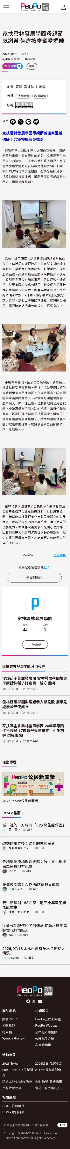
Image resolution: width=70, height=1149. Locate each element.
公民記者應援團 (46, 1032)
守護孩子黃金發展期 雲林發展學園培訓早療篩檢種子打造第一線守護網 (34, 680)
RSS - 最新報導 (13, 1106)
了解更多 (35, 644)
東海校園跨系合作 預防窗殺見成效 (31, 884)
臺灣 (19, 87)
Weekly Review (13, 1038)
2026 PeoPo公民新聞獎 (17, 1072)
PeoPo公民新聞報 (48, 1019)
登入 (47, 567)
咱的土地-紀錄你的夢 (17, 1081)
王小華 (13, 829)
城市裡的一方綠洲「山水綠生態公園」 (34, 824)
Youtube (40, 1001)
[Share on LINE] (28, 122)
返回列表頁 (34, 577)
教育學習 (40, 96)
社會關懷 (23, 96)
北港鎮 (40, 87)
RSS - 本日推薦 (13, 1112)
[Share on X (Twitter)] (21, 122)
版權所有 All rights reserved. (25, 105)
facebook (28, 1001)
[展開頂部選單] (64, 7)
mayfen (14, 957)
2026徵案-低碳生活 (48, 1063)
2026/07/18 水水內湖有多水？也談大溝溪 (33, 951)
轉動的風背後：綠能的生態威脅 (28, 843)
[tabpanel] (34, 567)
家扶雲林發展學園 (35, 618)
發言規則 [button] (59, 555)
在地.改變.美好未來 (48, 1081)
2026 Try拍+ (11, 1063)
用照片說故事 (11, 1088)
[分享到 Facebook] (13, 122)
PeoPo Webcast (46, 1025)
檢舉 (32, 66)
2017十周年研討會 (48, 1069)
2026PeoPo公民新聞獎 (20, 800)
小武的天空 (16, 889)
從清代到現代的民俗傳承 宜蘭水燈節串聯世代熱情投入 (34, 928)
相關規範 (8, 1025)
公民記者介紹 (44, 1038)
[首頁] (35, 7)
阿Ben (13, 870)
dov (11, 934)
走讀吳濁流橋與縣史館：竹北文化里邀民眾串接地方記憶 (34, 864)
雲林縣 (29, 87)
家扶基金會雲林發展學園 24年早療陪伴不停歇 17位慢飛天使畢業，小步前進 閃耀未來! (33, 731)
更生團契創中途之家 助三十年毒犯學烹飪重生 (34, 905)
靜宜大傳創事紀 (19, 848)
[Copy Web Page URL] (36, 122)
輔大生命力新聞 (19, 912)
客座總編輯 (43, 1044)
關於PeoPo (10, 1019)
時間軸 (7, 1032)
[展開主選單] (6, 7)
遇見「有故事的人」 (49, 1088)
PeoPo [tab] (28, 555)
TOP (62, 1125)
